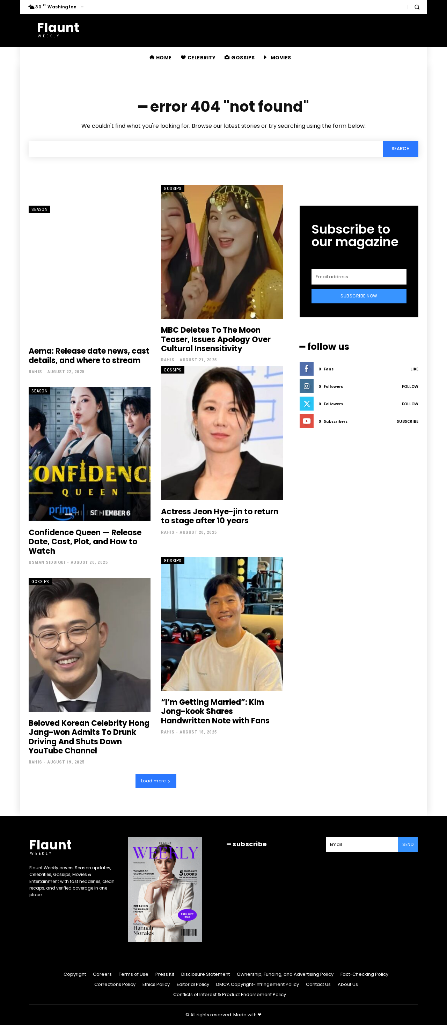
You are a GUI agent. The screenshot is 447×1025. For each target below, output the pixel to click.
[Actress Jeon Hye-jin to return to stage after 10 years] (222, 433)
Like (414, 368)
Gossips (173, 188)
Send (407, 844)
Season (39, 209)
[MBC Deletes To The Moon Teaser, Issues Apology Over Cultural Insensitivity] (222, 252)
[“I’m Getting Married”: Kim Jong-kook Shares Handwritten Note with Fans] (222, 624)
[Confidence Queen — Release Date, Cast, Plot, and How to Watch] (90, 454)
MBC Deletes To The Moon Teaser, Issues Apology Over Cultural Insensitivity (216, 339)
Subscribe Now (359, 296)
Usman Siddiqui (47, 562)
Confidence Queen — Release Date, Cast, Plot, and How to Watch (85, 541)
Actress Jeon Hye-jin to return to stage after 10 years (219, 516)
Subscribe (407, 421)
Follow (410, 386)
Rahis (35, 371)
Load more (153, 781)
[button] (417, 7)
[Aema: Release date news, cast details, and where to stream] (90, 273)
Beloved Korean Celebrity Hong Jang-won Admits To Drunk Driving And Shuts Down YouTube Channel (89, 737)
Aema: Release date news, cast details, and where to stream (89, 356)
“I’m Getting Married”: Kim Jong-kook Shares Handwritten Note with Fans (215, 711)
